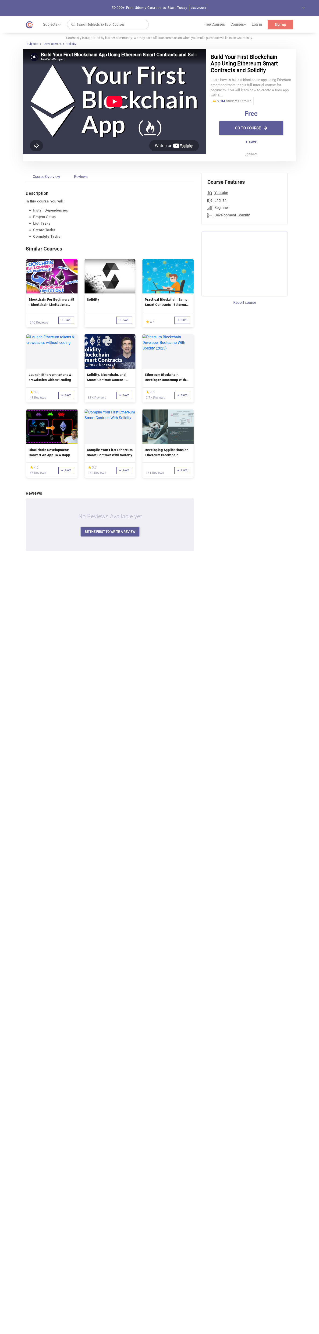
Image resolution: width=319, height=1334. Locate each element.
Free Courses (214, 24)
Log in (257, 24)
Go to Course (248, 128)
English (220, 200)
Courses (238, 24)
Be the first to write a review (110, 531)
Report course (244, 302)
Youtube (221, 193)
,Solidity (243, 215)
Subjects (32, 44)
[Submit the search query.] (73, 24)
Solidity (71, 44)
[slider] (147, 322)
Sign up (280, 24)
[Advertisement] (240, 263)
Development (52, 44)
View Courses (198, 7)
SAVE (252, 142)
